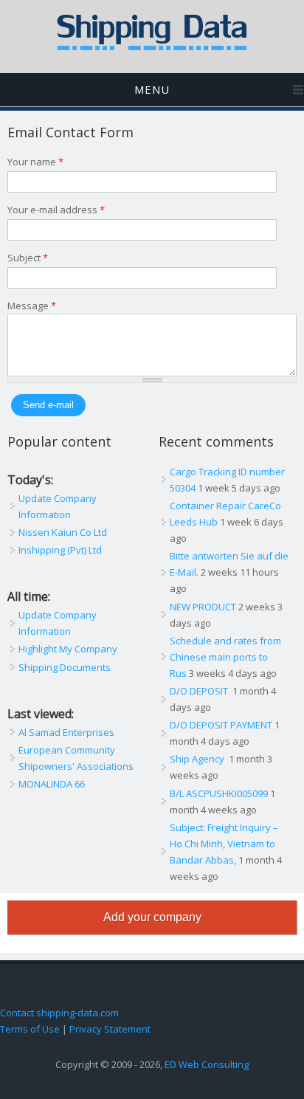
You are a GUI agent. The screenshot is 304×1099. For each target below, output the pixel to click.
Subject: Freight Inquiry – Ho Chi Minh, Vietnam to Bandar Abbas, (224, 844)
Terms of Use (30, 1029)
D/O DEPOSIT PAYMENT (221, 724)
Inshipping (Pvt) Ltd (60, 550)
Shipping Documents (64, 667)
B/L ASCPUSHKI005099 (219, 793)
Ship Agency (198, 758)
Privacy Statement (110, 1029)
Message (31, 305)
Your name (35, 161)
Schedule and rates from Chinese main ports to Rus (225, 657)
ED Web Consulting (207, 1064)
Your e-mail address (56, 209)
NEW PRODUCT (203, 606)
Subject (27, 257)
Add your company (152, 917)
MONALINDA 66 (51, 783)
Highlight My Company (67, 648)
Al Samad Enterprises (66, 732)
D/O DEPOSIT (200, 690)
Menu (152, 89)
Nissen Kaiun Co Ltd (62, 532)
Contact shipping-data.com (59, 1012)
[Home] (152, 47)
